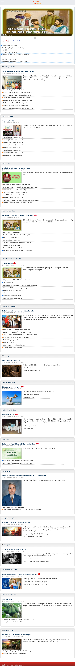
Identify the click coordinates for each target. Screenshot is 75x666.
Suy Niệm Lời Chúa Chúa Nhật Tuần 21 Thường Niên (18, 250)
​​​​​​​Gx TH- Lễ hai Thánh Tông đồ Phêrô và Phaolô (16, 97)
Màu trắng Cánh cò (7, 57)
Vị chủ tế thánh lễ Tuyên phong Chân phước (16, 168)
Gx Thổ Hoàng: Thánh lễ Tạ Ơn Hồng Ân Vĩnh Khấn (17, 103)
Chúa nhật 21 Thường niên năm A (12, 248)
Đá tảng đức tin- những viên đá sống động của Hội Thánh (20, 285)
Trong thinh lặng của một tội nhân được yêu (36, 534)
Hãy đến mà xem (8, 282)
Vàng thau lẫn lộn (28, 368)
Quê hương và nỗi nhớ (30, 426)
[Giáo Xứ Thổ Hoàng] (37, 2)
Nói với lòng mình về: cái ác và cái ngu (14, 549)
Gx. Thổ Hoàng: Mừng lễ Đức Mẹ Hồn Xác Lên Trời (18, 71)
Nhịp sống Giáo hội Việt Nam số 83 (13, 145)
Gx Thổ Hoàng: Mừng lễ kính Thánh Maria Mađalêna (18, 92)
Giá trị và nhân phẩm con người (12, 295)
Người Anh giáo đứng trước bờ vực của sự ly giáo (17, 202)
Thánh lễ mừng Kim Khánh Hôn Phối (13, 90)
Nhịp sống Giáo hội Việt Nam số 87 (13, 121)
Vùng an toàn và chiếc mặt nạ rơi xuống (14, 653)
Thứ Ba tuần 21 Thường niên (11, 237)
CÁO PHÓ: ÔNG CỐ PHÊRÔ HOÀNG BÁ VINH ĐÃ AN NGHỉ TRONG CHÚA (24, 476)
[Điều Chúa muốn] (37, 22)
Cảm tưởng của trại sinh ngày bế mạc (14, 345)
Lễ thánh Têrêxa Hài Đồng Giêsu (12, 347)
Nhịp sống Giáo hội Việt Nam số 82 (13, 147)
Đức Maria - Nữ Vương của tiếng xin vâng (15, 288)
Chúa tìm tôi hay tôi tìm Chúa (11, 245)
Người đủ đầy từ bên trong (31, 559)
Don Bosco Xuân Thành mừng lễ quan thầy (15, 192)
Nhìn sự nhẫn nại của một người (33, 536)
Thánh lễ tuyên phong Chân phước (13, 155)
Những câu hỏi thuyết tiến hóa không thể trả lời (16, 184)
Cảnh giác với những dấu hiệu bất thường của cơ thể (18, 619)
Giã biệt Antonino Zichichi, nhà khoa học (15, 189)
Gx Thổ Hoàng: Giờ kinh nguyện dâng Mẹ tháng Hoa (18, 108)
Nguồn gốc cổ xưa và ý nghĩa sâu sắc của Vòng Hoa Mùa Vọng (21, 200)
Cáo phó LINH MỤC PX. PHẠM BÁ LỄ (13, 507)
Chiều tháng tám (28, 428)
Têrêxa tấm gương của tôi (10, 340)
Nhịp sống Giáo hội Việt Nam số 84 (13, 142)
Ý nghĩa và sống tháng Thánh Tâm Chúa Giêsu (16, 522)
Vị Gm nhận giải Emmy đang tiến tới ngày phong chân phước (20, 187)
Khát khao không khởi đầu (9, 59)
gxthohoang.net (19, 665)
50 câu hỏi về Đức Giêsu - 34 (11, 360)
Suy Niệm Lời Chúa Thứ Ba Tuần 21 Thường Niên (17, 235)
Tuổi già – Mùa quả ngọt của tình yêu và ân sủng (17, 651)
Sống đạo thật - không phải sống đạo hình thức (14, 61)
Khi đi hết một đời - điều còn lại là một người (16, 635)
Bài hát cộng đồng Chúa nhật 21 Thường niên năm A (18, 463)
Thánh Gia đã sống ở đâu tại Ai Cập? (13, 197)
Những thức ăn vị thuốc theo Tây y (13, 622)
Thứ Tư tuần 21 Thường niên (10, 52)
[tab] (6, 41)
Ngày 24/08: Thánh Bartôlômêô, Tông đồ (35, 581)
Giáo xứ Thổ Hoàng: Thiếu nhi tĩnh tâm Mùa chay (17, 332)
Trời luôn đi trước (29, 397)
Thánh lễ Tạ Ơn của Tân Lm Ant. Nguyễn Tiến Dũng (17, 100)
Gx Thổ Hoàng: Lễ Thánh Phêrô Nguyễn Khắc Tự (17, 95)
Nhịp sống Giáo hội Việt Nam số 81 (13, 150)
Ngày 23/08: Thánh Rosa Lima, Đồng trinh (35, 584)
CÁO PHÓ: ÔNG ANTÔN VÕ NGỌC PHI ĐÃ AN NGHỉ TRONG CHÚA (22, 509)
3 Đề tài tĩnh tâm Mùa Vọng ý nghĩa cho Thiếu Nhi (17, 337)
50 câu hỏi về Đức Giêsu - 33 (32, 370)
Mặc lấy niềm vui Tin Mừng (10, 293)
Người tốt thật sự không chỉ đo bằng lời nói (36, 561)
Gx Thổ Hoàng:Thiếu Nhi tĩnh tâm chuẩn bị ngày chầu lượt (20, 334)
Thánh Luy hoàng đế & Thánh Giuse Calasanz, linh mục (19, 574)
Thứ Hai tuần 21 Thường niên (11, 240)
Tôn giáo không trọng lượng (9, 45)
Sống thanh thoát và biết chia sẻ (12, 298)
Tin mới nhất (16, 41)
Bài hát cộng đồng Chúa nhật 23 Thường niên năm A (16, 48)
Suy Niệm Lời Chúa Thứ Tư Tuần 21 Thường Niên (15, 54)
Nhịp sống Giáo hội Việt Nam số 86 (13, 137)
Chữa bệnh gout (7, 599)
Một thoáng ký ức (8, 342)
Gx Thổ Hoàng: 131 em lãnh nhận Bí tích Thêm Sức (18, 311)
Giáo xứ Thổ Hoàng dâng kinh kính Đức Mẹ (15, 105)
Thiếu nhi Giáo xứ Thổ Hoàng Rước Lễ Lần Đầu (16, 329)
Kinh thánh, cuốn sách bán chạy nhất (13, 195)
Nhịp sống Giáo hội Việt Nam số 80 (13, 152)
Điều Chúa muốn (7, 35)
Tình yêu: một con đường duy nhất (13, 290)
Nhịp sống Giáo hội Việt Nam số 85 (13, 139)
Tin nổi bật (6, 41)
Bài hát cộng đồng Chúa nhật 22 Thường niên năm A (18, 460)
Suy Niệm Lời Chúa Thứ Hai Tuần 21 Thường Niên (17, 242)
